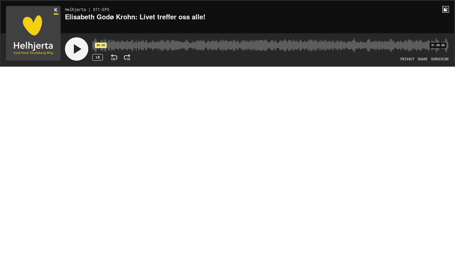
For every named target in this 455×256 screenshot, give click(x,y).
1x (98, 57)
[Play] (76, 49)
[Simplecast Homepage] (445, 9)
